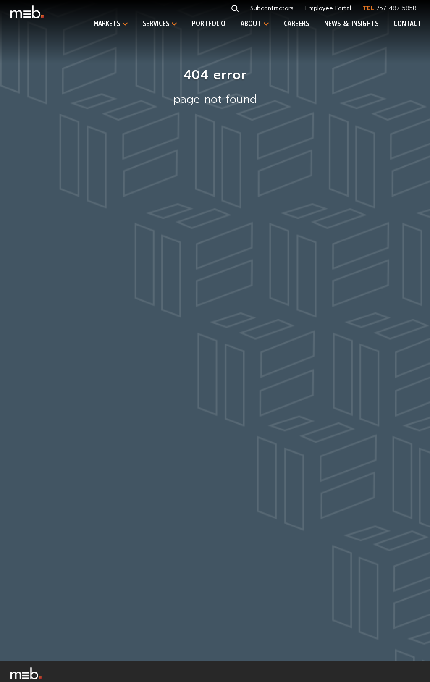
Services (156, 23)
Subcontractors (272, 8)
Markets (107, 23)
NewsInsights (351, 23)
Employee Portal (328, 8)
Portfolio (208, 23)
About (251, 23)
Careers (296, 23)
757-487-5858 (396, 8)
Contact (407, 23)
